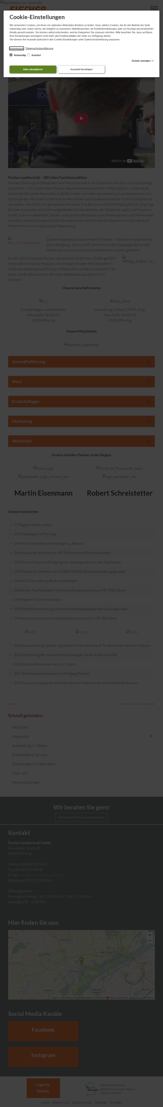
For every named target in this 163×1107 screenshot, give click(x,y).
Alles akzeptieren (33, 69)
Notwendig (19, 55)
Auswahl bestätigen (81, 69)
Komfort (36, 55)
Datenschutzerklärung (39, 48)
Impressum (17, 48)
